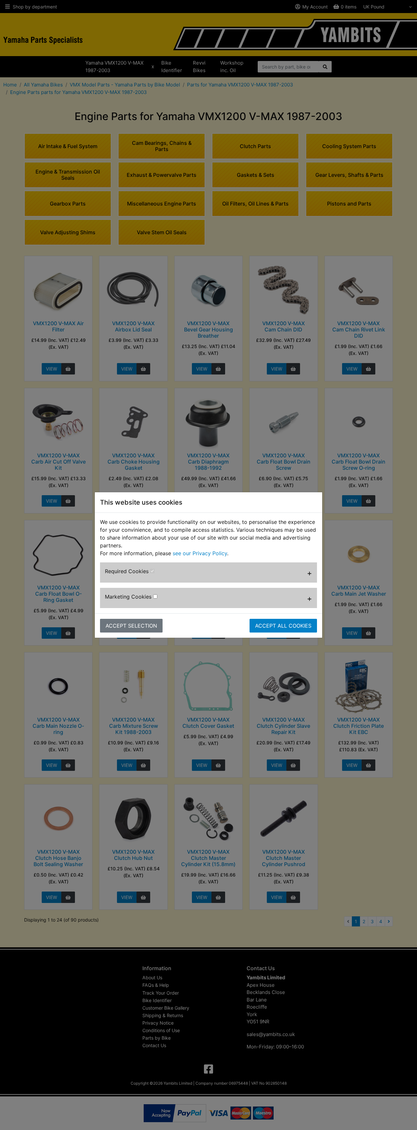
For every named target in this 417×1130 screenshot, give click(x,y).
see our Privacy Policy (200, 553)
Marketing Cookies (129, 596)
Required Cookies (127, 571)
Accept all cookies (283, 625)
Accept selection (131, 625)
